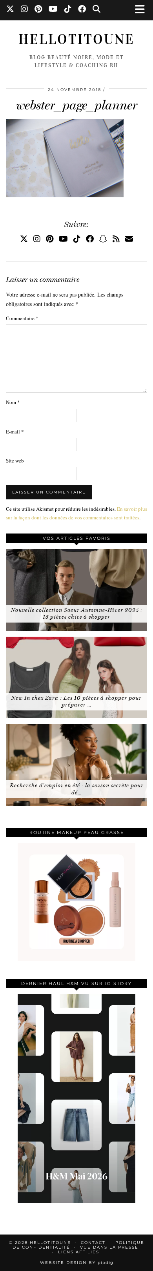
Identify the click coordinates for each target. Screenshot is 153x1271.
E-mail (15, 431)
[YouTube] (53, 9)
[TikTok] (68, 9)
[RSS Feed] (116, 238)
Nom (13, 402)
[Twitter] (10, 9)
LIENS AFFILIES (78, 1252)
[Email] (129, 238)
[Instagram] (24, 9)
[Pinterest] (38, 9)
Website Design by (76, 1262)
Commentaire (22, 318)
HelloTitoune (76, 39)
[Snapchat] (103, 238)
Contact (93, 1242)
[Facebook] (82, 9)
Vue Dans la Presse (109, 1247)
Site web (15, 460)
